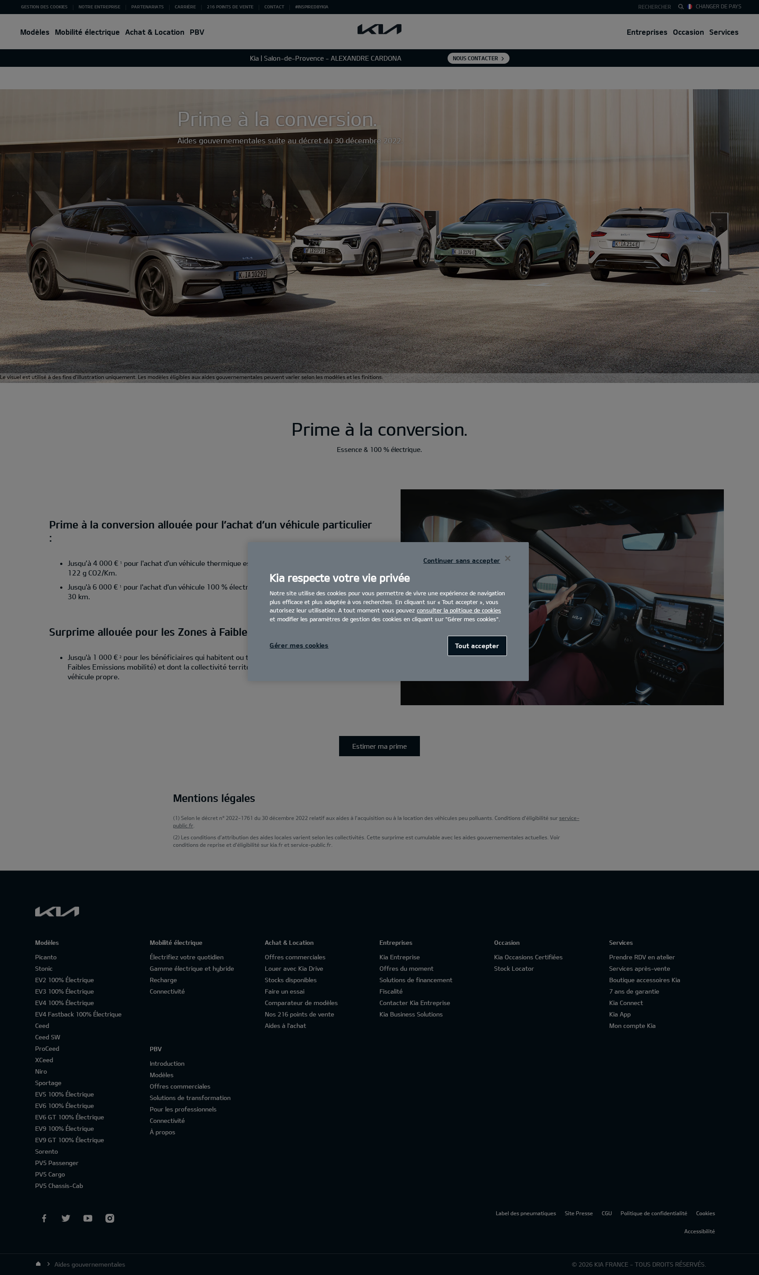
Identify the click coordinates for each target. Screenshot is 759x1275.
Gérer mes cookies (299, 645)
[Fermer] (507, 558)
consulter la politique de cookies (459, 610)
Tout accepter (477, 645)
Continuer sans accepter (461, 560)
